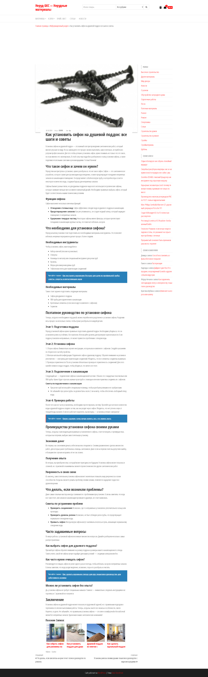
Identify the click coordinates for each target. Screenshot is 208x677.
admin (61, 130)
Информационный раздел (59, 25)
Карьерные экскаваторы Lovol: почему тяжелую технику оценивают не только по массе (156, 189)
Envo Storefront (117, 672)
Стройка (53, 652)
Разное (143, 113)
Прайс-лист (61, 18)
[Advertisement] (104, 46)
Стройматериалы (147, 144)
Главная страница (41, 25)
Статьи (72, 18)
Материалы (40, 18)
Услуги (50, 18)
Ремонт (143, 117)
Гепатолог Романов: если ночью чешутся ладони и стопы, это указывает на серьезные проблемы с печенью (156, 232)
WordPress (102, 672)
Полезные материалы (149, 108)
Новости (82, 18)
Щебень (144, 149)
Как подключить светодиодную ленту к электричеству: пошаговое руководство (157, 283)
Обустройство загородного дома (153, 94)
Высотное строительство (150, 72)
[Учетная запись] (160, 7)
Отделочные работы (148, 99)
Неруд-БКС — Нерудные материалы (51, 7)
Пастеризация (157, 263)
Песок (143, 103)
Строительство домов (149, 131)
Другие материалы (148, 76)
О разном (144, 90)
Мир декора (145, 81)
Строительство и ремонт (150, 135)
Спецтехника (145, 122)
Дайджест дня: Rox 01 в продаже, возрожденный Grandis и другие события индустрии (156, 271)
